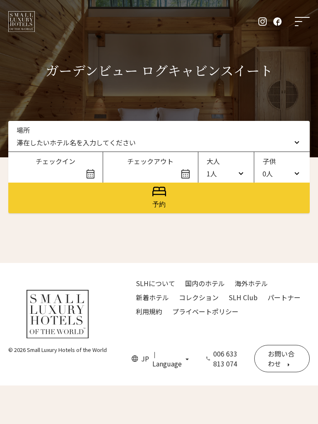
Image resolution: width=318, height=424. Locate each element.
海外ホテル (251, 283)
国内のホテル (205, 283)
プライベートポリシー (205, 311)
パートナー (284, 297)
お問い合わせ (281, 359)
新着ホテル (152, 297)
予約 (159, 204)
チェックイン (55, 161)
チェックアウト (150, 161)
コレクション (199, 297)
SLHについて (155, 283)
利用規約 (149, 311)
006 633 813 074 (225, 359)
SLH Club (243, 297)
